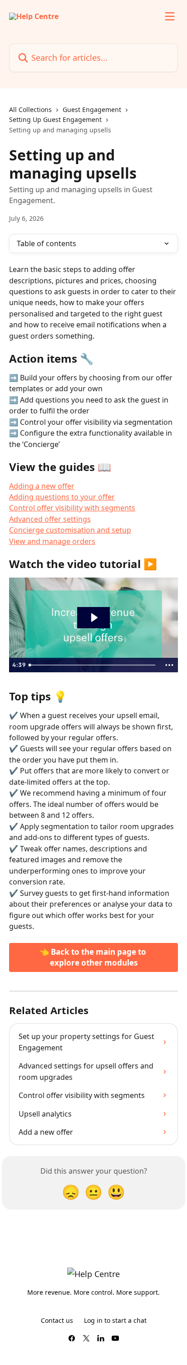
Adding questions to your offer (62, 497)
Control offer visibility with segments (72, 508)
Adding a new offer (41, 486)
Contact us (57, 1320)
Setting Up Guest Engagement (55, 119)
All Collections (30, 109)
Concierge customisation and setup (70, 530)
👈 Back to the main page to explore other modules (93, 957)
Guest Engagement (92, 109)
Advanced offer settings (50, 519)
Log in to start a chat (115, 1320)
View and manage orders (52, 541)
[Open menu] (170, 16)
